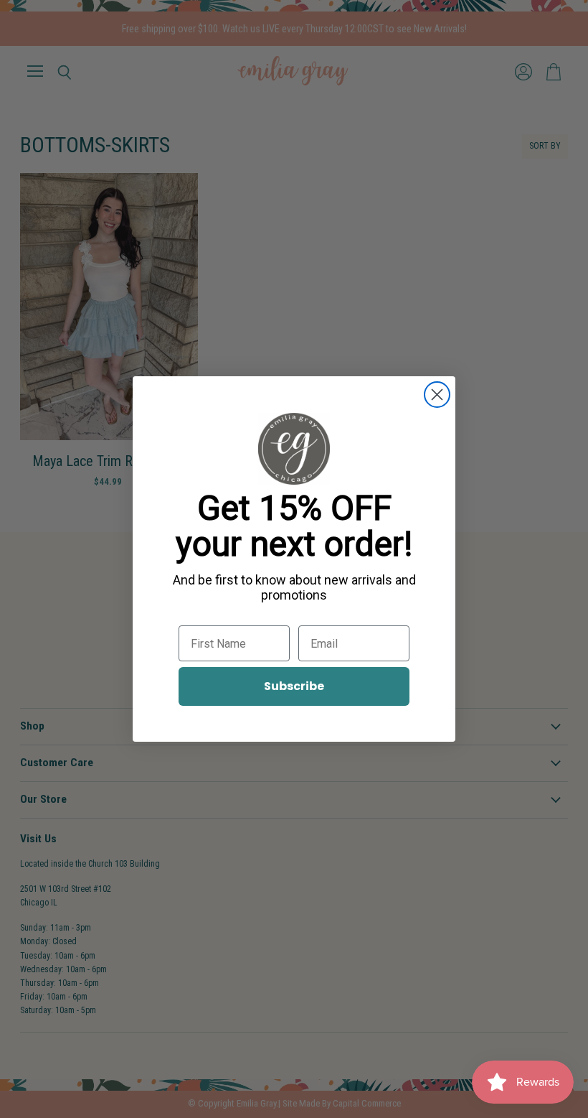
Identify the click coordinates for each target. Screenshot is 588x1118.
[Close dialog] (437, 394)
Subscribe (294, 686)
